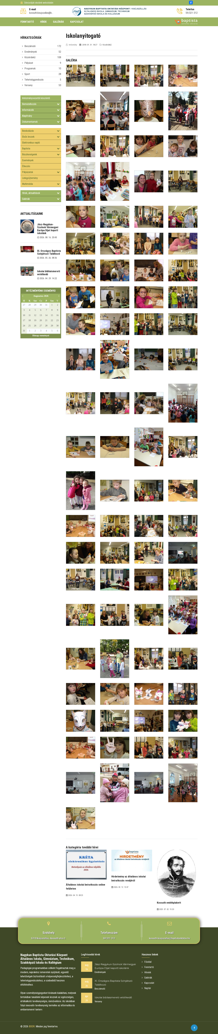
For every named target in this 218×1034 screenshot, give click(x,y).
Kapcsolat (149, 982)
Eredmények (30, 51)
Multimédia (27, 183)
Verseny (28, 85)
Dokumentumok (30, 121)
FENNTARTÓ (27, 21)
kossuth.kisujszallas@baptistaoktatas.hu (169, 938)
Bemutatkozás (29, 104)
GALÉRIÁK (58, 21)
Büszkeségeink (29, 154)
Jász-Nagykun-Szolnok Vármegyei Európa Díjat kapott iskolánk (47, 229)
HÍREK (43, 21)
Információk (28, 109)
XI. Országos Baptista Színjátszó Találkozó (49, 252)
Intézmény (72, 45)
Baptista (26, 148)
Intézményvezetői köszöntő (36, 98)
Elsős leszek (28, 136)
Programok (30, 68)
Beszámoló (30, 46)
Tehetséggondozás (34, 79)
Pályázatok (27, 172)
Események (28, 160)
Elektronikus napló (31, 142)
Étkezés (26, 166)
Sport (27, 74)
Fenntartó (149, 967)
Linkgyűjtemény (30, 178)
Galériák (26, 198)
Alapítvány (27, 115)
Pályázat (28, 62)
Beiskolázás (28, 130)
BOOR (32, 1026)
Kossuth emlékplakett (169, 902)
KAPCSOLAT (77, 21)
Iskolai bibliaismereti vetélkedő (48, 273)
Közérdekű (29, 57)
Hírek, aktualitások (31, 193)
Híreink (147, 972)
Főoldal (147, 961)
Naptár (147, 988)
